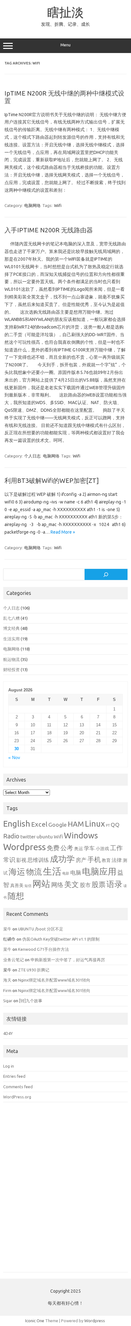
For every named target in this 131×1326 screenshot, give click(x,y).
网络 (57, 885)
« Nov (14, 757)
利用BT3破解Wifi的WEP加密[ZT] (51, 480)
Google (57, 825)
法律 (117, 860)
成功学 (62, 858)
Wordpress (24, 847)
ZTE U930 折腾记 (33, 970)
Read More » (63, 532)
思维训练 (38, 860)
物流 (34, 871)
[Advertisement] (65, 1191)
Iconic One (34, 1320)
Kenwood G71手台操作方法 (43, 949)
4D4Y (8, 1033)
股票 (99, 884)
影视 (21, 860)
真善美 (17, 885)
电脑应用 (99, 871)
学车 (89, 848)
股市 (85, 885)
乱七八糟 (11, 618)
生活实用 (11, 638)
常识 (9, 859)
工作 (116, 847)
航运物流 (11, 659)
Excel (39, 824)
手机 (94, 859)
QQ (115, 825)
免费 (53, 847)
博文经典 (11, 628)
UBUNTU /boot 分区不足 (40, 929)
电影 (65, 873)
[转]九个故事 (30, 1000)
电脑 (75, 873)
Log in (8, 1066)
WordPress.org (17, 1097)
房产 (81, 860)
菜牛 (7, 929)
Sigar (7, 1000)
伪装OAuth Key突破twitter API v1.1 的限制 (61, 939)
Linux (95, 823)
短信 (27, 886)
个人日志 (32, 456)
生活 (52, 871)
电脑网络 (32, 205)
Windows (81, 835)
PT (108, 825)
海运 (17, 871)
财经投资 (11, 669)
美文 (71, 884)
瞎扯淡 (65, 12)
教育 (106, 860)
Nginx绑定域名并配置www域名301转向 (54, 980)
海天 (7, 980)
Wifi (57, 205)
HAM (76, 824)
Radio (11, 836)
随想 (16, 895)
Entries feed (14, 1076)
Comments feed (18, 1086)
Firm (7, 990)
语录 (114, 884)
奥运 (78, 848)
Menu (65, 45)
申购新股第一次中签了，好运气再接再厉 (68, 959)
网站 (41, 884)
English (16, 823)
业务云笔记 (13, 959)
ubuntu (45, 836)
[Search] (106, 575)
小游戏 (102, 848)
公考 (66, 847)
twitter (28, 836)
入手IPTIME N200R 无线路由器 (48, 230)
